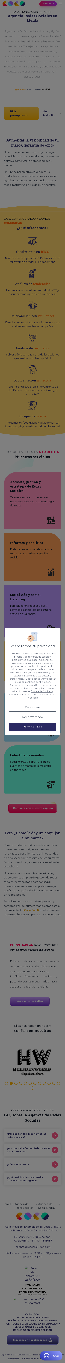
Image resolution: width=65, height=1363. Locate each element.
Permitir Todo (32, 727)
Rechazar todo (32, 717)
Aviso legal (32, 697)
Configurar (32, 707)
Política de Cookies (41, 691)
